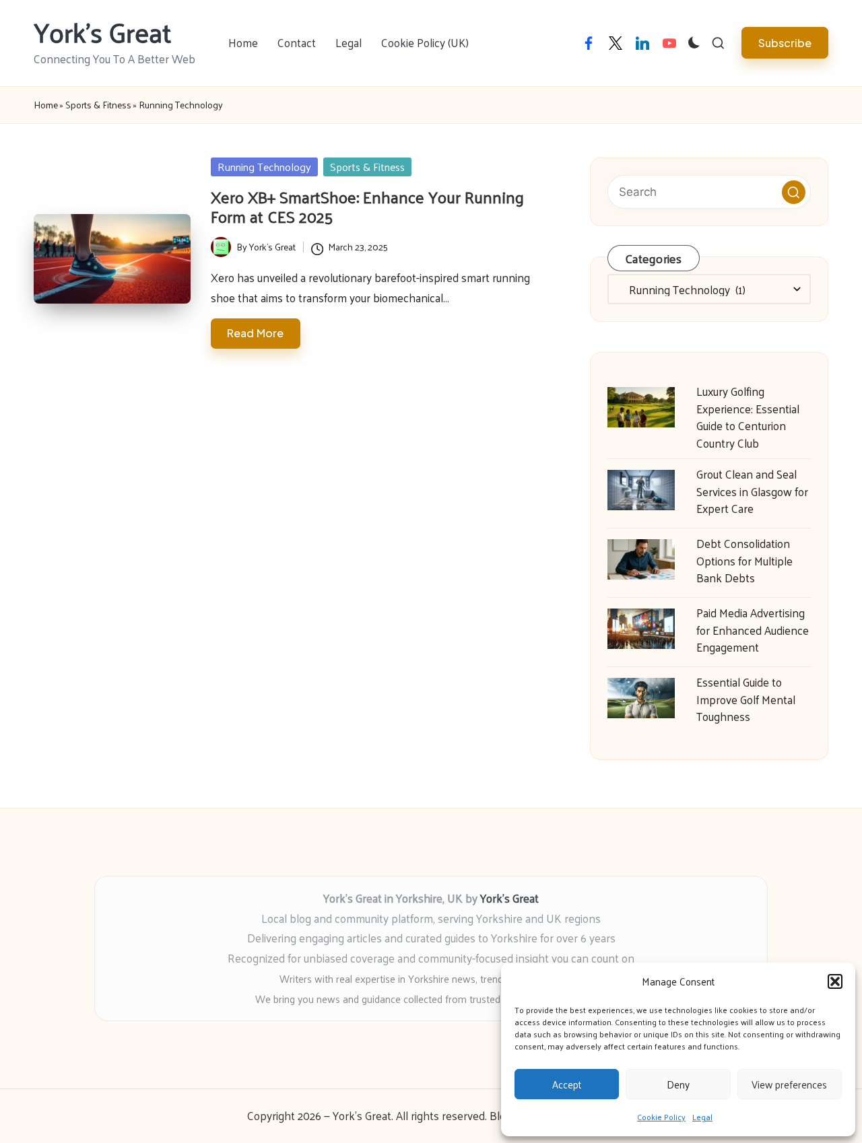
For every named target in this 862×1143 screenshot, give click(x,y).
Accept (566, 1084)
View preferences (789, 1084)
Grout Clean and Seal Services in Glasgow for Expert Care (752, 491)
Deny (678, 1084)
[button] (835, 981)
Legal (702, 1116)
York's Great (103, 31)
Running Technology (264, 167)
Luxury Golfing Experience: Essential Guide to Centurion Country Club (747, 417)
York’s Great (509, 898)
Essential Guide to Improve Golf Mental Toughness (745, 699)
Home (46, 105)
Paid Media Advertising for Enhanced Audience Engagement (752, 629)
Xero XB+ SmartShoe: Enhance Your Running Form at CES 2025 (367, 206)
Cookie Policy (661, 1116)
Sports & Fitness (98, 105)
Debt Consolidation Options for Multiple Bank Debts (744, 560)
